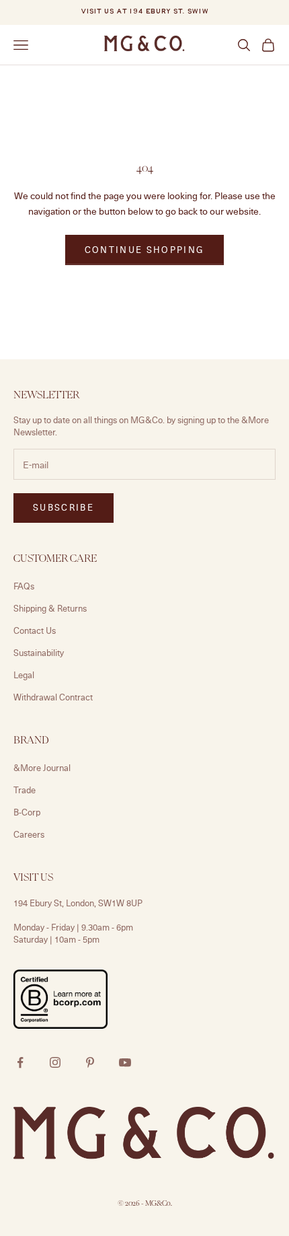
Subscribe (63, 507)
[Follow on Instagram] (55, 1062)
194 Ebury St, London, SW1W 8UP (77, 903)
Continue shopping (145, 250)
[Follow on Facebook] (20, 1062)
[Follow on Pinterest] (90, 1062)
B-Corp (26, 812)
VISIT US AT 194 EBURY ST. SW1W (144, 12)
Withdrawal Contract (53, 697)
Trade (24, 790)
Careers (28, 834)
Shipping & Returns (50, 608)
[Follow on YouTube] (125, 1062)
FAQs (23, 586)
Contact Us (34, 630)
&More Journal (42, 768)
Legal (23, 675)
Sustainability (38, 653)
